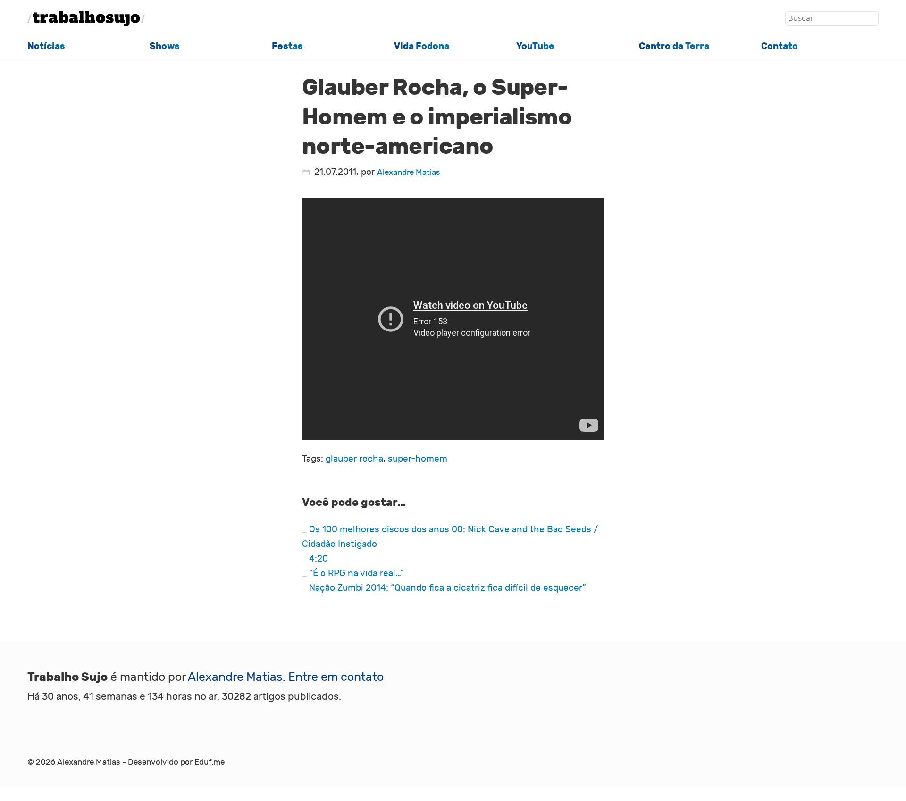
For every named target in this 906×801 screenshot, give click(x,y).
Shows (165, 46)
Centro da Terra (674, 46)
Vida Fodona (421, 46)
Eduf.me (209, 762)
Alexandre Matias (408, 172)
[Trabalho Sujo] (86, 18)
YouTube (535, 46)
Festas (287, 46)
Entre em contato (336, 677)
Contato (779, 46)
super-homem (417, 459)
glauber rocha (354, 459)
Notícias (46, 46)
